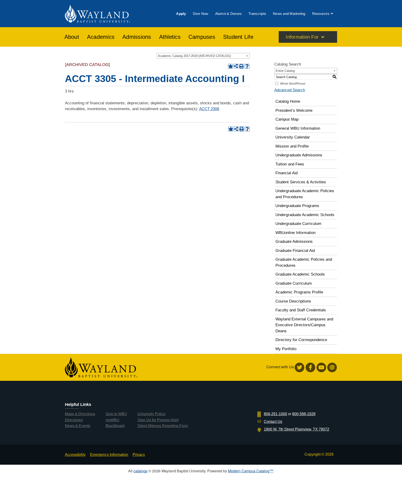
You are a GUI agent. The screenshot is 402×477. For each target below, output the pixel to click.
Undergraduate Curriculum (298, 223)
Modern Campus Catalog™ (250, 471)
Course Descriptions (293, 301)
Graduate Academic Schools (300, 274)
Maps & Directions (80, 414)
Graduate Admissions (294, 241)
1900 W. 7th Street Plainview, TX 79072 (296, 429)
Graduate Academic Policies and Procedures (303, 262)
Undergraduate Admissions (298, 155)
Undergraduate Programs (297, 206)
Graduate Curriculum (293, 283)
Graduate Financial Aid (295, 250)
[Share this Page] (236, 66)
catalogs (140, 471)
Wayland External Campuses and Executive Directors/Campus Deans (304, 325)
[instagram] (332, 367)
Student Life (238, 37)
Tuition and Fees (289, 164)
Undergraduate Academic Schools (304, 215)
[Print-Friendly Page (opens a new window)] (241, 66)
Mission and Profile (292, 146)
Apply (181, 13)
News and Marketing (289, 13)
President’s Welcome (293, 110)
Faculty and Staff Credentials (300, 310)
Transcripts (257, 13)
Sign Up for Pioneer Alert (157, 420)
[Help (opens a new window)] (247, 66)
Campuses (201, 37)
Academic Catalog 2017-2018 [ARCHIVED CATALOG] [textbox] (194, 56)
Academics (100, 37)
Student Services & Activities (300, 182)
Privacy (139, 455)
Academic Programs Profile (299, 292)
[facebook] (310, 367)
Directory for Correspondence (301, 340)
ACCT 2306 (209, 109)
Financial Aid (286, 173)
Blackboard (115, 426)
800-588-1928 (303, 414)
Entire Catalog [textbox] (285, 70)
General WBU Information (297, 128)
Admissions (136, 37)
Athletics (170, 37)
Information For (302, 37)
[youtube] (321, 367)
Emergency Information (109, 455)
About (71, 37)
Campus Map (286, 119)
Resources (320, 13)
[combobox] (203, 56)
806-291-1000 (275, 414)
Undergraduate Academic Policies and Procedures (304, 194)
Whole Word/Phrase (292, 83)
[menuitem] (181, 13)
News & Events (77, 426)
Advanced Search (289, 90)
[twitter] (300, 367)
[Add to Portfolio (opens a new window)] (230, 66)
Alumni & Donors (228, 13)
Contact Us (273, 422)
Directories (74, 420)
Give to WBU (116, 414)
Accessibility (75, 455)
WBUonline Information (295, 232)
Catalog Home (287, 101)
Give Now (200, 13)
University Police (151, 414)
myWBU (112, 420)
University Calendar (292, 137)
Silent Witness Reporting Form (162, 426)
